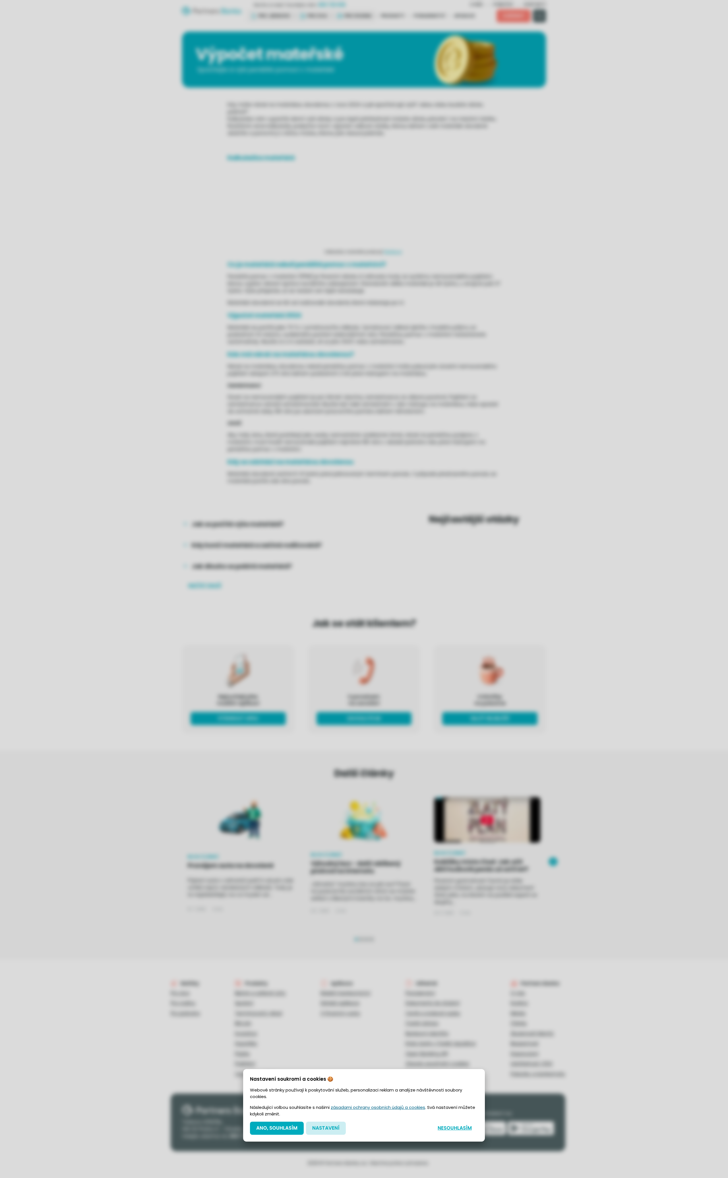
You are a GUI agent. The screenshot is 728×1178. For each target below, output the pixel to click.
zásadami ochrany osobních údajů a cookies (378, 1107)
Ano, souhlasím (276, 1128)
